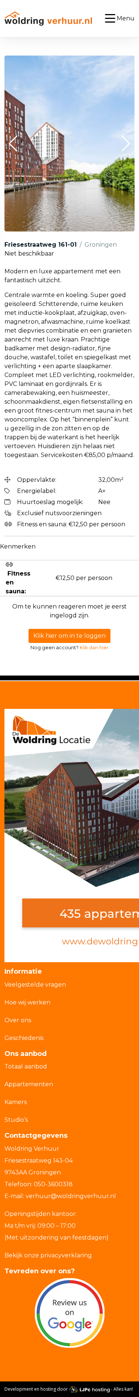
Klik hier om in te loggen (69, 635)
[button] (13, 144)
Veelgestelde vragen (35, 984)
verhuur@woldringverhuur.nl (71, 1196)
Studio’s (16, 1119)
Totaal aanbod (25, 1066)
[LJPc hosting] (89, 1389)
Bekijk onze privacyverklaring (48, 1255)
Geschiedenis (23, 1037)
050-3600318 (53, 1184)
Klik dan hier (94, 647)
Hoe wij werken (27, 1002)
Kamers (15, 1102)
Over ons (17, 1020)
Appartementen (28, 1084)
